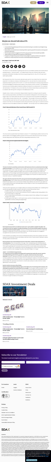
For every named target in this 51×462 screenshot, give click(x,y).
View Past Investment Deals (12, 293)
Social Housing (6, 314)
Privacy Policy (43, 455)
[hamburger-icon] (47, 2)
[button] (3, 66)
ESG (10, 314)
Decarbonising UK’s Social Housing (34, 329)
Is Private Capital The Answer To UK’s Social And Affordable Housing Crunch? (13, 338)
